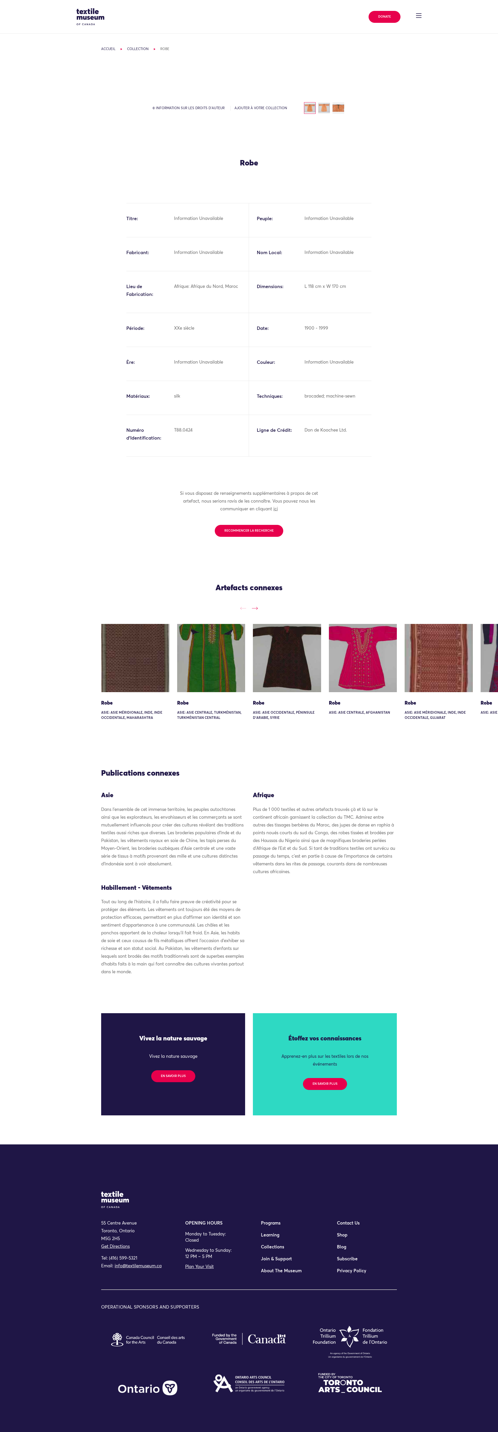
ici (275, 509)
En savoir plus (173, 1076)
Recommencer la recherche (249, 530)
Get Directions (115, 1247)
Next (255, 608)
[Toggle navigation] (418, 15)
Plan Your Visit (199, 1267)
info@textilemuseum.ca (138, 1266)
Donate (384, 16)
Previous (243, 608)
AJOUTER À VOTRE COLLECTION (260, 108)
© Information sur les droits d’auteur (189, 108)
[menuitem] (287, 1226)
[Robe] (135, 658)
